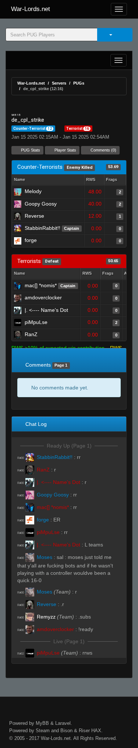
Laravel (63, 723)
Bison (66, 730)
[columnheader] (94, 180)
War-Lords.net (30, 9)
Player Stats (64, 150)
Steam (43, 730)
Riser (84, 730)
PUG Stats (30, 150)
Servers (59, 83)
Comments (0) (102, 150)
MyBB (42, 723)
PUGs (78, 83)
